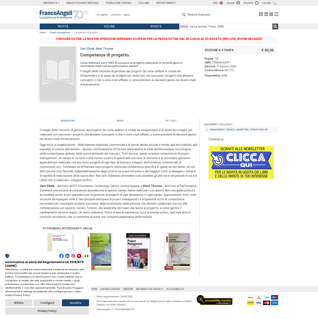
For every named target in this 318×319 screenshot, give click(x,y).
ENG (215, 2)
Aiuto (127, 14)
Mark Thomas (104, 48)
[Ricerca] (275, 26)
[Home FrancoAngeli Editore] (64, 14)
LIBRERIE (128, 289)
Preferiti (248, 2)
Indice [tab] (120, 121)
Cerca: (184, 26)
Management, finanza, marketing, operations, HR (239, 129)
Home (43, 32)
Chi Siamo (102, 14)
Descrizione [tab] (68, 121)
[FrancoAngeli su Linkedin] (266, 14)
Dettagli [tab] (171, 121)
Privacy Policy (47, 311)
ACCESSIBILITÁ (175, 289)
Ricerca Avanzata (199, 14)
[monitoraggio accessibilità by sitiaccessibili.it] (215, 297)
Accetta (75, 303)
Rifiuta (18, 303)
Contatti (116, 14)
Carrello (266, 2)
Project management (60, 32)
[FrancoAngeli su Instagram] (271, 14)
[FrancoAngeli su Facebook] (261, 14)
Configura (47, 303)
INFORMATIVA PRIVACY (149, 289)
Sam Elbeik (87, 48)
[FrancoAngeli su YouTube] (276, 14)
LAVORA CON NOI (110, 289)
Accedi (231, 2)
